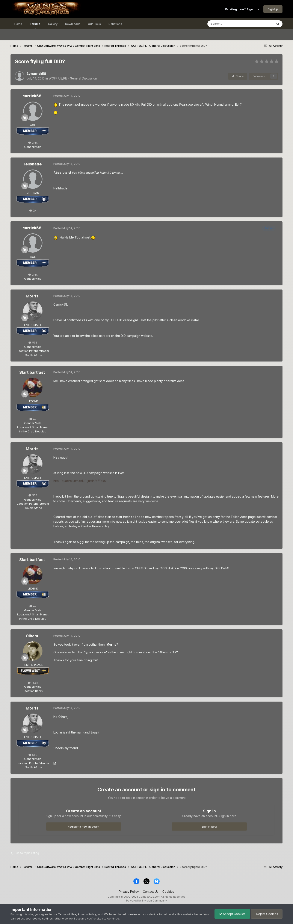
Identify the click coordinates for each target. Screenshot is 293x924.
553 (34, 342)
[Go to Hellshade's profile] (32, 179)
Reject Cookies (266, 914)
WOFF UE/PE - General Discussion (73, 78)
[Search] (277, 23)
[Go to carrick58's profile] (19, 76)
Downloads (72, 24)
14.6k (34, 682)
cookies (132, 914)
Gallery (52, 24)
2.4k (34, 142)
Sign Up (273, 9)
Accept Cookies (234, 914)
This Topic (260, 23)
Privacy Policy (129, 891)
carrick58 (38, 73)
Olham (32, 636)
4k (34, 419)
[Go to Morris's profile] (32, 311)
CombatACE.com (149, 896)
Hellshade (32, 164)
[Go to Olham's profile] (32, 651)
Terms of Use (67, 914)
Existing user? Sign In (241, 9)
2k (34, 210)
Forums (35, 24)
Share (239, 76)
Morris (32, 296)
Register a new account (83, 826)
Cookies (168, 891)
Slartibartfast (32, 372)
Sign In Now (209, 826)
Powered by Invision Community (146, 900)
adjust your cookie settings (35, 918)
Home (18, 24)
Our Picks (94, 24)
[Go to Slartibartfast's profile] (32, 387)
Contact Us (150, 891)
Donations (115, 24)
